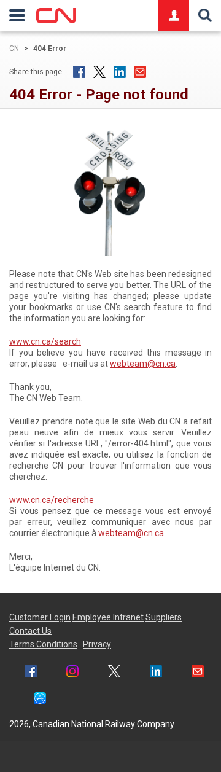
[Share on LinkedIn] (119, 72)
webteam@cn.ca (143, 363)
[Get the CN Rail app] (40, 700)
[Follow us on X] (114, 673)
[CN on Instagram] (72, 673)
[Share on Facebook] (79, 72)
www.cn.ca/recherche (51, 500)
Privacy (97, 644)
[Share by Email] (140, 72)
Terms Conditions (43, 644)
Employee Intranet (108, 617)
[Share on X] (99, 72)
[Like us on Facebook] (30, 673)
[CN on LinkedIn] (156, 673)
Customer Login (40, 617)
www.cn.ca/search (45, 341)
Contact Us (30, 631)
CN (14, 48)
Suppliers (163, 617)
